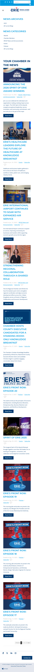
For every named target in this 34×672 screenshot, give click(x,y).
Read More (8, 115)
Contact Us (27, 658)
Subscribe (19, 97)
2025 (5, 23)
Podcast (6, 46)
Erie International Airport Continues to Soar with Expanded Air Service (15, 212)
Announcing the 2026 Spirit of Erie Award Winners (15, 87)
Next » (29, 642)
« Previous (17, 642)
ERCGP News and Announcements (13, 41)
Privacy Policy (19, 666)
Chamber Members (9, 38)
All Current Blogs (8, 26)
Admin (24, 666)
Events (5, 43)
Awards (6, 35)
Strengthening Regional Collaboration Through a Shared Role (15, 272)
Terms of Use (13, 666)
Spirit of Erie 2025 (15, 437)
